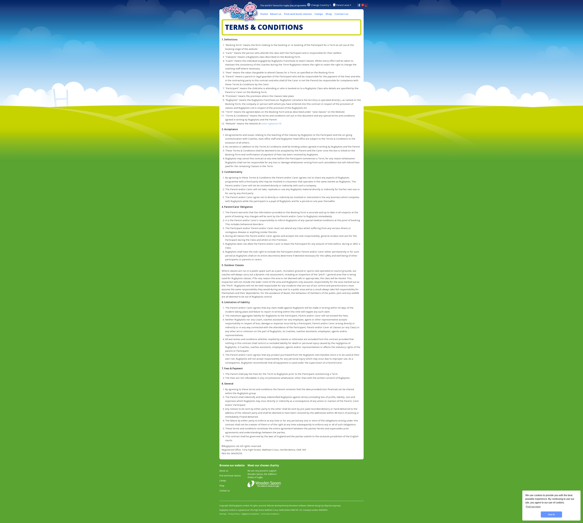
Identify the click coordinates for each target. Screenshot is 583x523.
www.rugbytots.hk (271, 123)
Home (264, 14)
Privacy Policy (234, 514)
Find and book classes (298, 14)
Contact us (341, 14)
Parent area (342, 5)
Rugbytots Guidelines (250, 514)
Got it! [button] (551, 514)
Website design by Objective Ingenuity (324, 505)
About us (275, 14)
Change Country (320, 5)
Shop (329, 14)
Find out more (533, 506)
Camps (318, 14)
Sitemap (222, 514)
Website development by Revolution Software (286, 505)
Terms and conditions (270, 514)
